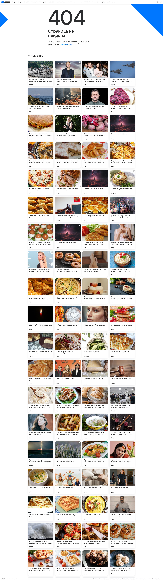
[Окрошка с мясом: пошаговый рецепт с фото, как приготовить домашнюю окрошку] (95, 427)
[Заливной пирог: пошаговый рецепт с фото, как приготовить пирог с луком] (40, 128)
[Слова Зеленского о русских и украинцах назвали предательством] (95, 101)
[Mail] (2, 2)
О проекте (95, 578)
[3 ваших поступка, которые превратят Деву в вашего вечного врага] (95, 318)
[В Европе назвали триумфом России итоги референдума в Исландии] (122, 209)
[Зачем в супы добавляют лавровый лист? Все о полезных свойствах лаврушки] (95, 345)
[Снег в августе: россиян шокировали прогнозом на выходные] (68, 454)
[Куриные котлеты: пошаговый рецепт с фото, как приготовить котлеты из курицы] (95, 236)
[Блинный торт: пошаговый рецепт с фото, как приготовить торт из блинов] (40, 345)
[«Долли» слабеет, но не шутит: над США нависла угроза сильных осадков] (40, 535)
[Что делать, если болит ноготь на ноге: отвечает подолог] (95, 264)
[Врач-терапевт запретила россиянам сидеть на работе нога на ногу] (122, 481)
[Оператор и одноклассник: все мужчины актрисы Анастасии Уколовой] (40, 264)
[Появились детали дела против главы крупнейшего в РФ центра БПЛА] (122, 372)
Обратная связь (156, 578)
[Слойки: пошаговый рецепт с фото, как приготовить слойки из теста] (95, 372)
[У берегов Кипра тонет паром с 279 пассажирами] (40, 101)
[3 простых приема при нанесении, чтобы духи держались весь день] (122, 236)
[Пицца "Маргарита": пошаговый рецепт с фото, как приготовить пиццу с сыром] (122, 155)
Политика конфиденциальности (123, 578)
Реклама (16, 578)
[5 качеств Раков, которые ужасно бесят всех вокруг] (40, 427)
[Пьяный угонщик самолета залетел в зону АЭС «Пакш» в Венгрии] (122, 73)
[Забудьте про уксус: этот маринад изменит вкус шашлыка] (68, 101)
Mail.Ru (3, 578)
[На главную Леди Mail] (7, 2)
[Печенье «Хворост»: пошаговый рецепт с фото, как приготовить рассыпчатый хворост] (40, 372)
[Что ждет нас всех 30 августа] (122, 128)
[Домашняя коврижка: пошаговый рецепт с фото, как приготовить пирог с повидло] (40, 508)
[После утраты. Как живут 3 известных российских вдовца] (68, 73)
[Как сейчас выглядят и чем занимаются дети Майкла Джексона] (68, 372)
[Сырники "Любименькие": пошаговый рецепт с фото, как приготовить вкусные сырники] (95, 155)
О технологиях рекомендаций (106, 578)
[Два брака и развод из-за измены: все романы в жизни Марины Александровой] (95, 73)
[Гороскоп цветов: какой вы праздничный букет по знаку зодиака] (122, 454)
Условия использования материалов (142, 578)
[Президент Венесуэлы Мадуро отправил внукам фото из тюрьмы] (122, 508)
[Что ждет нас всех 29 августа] (95, 182)
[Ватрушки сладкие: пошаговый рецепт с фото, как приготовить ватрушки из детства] (122, 535)
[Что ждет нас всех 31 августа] (68, 236)
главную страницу (66, 44)
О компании (9, 578)
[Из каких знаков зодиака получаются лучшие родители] (68, 481)
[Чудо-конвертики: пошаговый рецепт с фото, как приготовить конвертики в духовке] (40, 209)
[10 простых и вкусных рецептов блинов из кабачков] (122, 182)
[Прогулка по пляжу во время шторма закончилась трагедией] (40, 454)
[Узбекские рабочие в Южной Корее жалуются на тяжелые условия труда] (122, 400)
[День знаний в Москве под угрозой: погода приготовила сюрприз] (68, 128)
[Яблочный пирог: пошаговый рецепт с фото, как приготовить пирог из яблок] (68, 563)
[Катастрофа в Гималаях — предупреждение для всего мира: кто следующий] (40, 73)
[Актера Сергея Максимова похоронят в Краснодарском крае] (40, 318)
